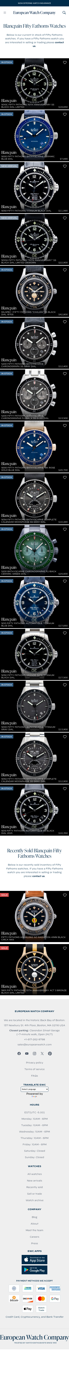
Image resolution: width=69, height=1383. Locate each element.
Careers (34, 1237)
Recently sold (34, 1187)
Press (34, 1243)
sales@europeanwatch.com (34, 1044)
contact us (38, 876)
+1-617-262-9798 (34, 1039)
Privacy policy (34, 1062)
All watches (34, 1174)
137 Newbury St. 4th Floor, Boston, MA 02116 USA (34, 1025)
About (34, 1223)
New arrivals (34, 1180)
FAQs (34, 1076)
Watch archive (34, 1200)
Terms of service (34, 1069)
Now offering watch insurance (34, 3)
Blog (34, 1217)
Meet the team (34, 1230)
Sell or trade (34, 1193)
